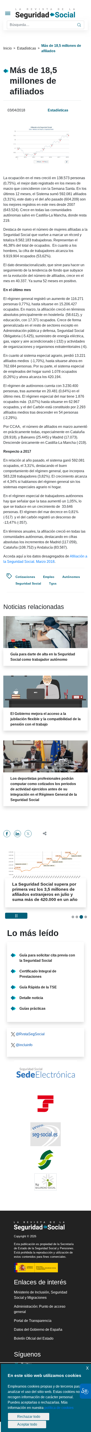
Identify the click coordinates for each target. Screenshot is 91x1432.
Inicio (7, 48)
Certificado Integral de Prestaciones (37, 973)
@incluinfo (24, 1045)
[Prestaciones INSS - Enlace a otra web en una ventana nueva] (45, 1160)
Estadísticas (26, 48)
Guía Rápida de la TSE (38, 987)
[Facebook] (6, 833)
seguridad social (28, 583)
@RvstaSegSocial (30, 1034)
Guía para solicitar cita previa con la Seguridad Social (47, 957)
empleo (48, 577)
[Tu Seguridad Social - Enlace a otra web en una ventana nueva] (45, 1182)
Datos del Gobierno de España (38, 1329)
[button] (42, 833)
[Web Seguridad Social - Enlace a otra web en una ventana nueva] (45, 1134)
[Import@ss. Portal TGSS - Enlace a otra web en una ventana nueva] (45, 1104)
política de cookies (59, 1408)
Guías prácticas (32, 1008)
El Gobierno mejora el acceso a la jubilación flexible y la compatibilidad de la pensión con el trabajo (45, 719)
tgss (53, 583)
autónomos (71, 577)
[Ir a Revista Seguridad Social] (52, 13)
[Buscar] (79, 25)
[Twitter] (28, 833)
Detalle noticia (31, 998)
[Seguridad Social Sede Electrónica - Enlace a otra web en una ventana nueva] (45, 1072)
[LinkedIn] (17, 833)
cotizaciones (25, 577)
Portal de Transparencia (32, 1321)
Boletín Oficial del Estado (33, 1338)
